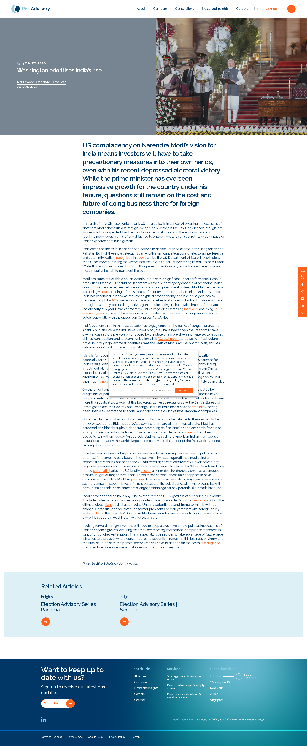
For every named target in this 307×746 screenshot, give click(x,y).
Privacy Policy (117, 737)
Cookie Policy (96, 737)
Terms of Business (51, 737)
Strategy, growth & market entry (184, 678)
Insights (47, 597)
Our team (160, 8)
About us (140, 676)
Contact (139, 699)
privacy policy (171, 380)
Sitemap (135, 737)
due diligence (210, 543)
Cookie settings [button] (147, 390)
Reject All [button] (165, 390)
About (141, 8)
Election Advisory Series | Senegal (148, 606)
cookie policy (149, 380)
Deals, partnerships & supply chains (185, 687)
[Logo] (30, 8)
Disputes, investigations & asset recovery (184, 696)
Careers (242, 8)
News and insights (215, 8)
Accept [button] (183, 390)
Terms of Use (75, 737)
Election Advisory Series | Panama (69, 606)
